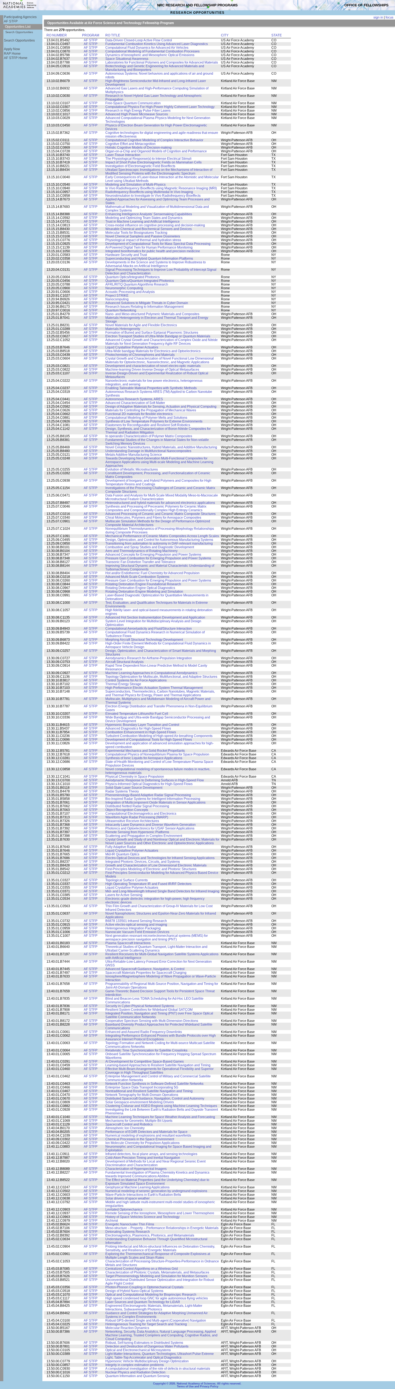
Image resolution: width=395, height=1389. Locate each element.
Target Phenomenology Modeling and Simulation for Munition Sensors (156, 1276)
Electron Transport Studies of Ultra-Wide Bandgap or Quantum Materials (157, 336)
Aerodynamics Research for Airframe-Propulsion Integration (148, 658)
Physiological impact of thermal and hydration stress (143, 240)
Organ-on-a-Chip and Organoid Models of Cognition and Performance (156, 151)
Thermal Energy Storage (123, 684)
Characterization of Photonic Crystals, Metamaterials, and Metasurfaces (157, 1272)
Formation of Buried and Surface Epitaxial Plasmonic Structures (151, 332)
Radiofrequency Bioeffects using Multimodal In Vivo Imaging (149, 192)
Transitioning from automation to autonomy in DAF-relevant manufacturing (159, 543)
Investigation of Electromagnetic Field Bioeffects (140, 166)
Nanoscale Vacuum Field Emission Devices (137, 932)
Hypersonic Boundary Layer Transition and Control (142, 724)
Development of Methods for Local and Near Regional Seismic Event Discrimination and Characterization (155, 1163)
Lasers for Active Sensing (123, 895)
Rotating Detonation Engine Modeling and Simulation (144, 591)
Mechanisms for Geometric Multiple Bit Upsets (138, 1120)
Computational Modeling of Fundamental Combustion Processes (152, 51)
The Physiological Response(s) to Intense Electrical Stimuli (148, 158)
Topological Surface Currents (126, 880)
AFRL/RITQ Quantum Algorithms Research (136, 284)
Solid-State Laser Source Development (133, 787)
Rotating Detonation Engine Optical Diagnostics (140, 588)
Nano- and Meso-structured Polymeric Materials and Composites (152, 314)
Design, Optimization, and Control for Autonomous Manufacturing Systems (159, 539)
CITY (225, 35)
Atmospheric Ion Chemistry (125, 1128)
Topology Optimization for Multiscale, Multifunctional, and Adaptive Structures (161, 676)
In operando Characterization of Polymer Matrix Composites (148, 436)
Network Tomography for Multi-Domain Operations (141, 1094)
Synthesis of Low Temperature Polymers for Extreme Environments (153, 421)
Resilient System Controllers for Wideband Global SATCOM (149, 1009)
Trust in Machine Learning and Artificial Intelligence (142, 221)
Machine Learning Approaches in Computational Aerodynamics (151, 673)
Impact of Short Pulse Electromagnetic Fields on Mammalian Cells (153, 162)
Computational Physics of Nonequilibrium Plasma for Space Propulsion (157, 754)
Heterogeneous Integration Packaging (133, 928)
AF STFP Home (15, 58)
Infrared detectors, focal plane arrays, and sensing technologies (151, 1154)
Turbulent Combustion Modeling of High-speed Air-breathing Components (159, 736)
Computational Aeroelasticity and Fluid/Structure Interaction (148, 628)
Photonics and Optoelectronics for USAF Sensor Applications (149, 828)
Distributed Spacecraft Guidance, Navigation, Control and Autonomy (154, 1098)
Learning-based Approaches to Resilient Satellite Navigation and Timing (157, 1065)
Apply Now (12, 49)
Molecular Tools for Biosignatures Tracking (136, 232)
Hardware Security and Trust (126, 255)
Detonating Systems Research (127, 1231)
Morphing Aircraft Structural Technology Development (144, 639)
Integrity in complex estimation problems (134, 1365)
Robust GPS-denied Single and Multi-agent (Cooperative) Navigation (155, 1320)
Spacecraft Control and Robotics (129, 1124)
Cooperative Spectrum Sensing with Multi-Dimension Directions (151, 1020)
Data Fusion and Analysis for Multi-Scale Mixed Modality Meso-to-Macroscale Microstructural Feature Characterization (161, 497)
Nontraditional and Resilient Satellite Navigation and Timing (149, 1091)
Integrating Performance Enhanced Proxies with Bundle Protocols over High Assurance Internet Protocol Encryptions (160, 1037)
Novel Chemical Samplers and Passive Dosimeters (142, 236)
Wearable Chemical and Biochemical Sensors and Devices (148, 229)
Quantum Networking (120, 310)
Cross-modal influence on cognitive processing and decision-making (155, 225)
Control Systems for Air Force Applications (136, 680)
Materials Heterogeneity (122, 329)
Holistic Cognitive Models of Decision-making (138, 147)
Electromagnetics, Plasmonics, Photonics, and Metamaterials (149, 1235)
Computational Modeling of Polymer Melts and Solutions (146, 417)
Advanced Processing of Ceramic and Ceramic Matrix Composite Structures (160, 514)
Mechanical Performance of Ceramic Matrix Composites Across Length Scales (162, 536)
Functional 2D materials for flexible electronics (139, 414)
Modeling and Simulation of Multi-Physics (135, 184)
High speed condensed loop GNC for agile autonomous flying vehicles (156, 1298)
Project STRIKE (117, 295)
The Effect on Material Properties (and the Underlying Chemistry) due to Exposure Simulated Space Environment (157, 1181)
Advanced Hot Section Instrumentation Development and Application (155, 617)
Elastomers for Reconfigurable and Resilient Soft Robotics (147, 425)
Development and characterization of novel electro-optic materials (153, 366)
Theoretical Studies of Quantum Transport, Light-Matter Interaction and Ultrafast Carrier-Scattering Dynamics (156, 948)
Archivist (111, 1220)
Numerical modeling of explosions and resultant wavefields (148, 1135)
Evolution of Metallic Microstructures (131, 469)
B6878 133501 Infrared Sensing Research (136, 921)
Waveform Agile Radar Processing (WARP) (136, 817)
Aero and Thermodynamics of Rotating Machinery (141, 551)
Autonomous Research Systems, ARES (134, 399)
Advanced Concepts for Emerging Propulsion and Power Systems (153, 554)
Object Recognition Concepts (126, 810)
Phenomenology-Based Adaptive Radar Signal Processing (148, 795)
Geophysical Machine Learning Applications (137, 1187)
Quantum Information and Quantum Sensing (137, 1376)
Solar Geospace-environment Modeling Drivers (139, 1102)
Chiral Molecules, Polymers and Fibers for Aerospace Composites (153, 517)
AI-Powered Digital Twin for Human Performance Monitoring (149, 247)
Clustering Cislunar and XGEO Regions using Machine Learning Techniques (161, 1106)
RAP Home (12, 53)
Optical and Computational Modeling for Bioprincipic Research (150, 1294)
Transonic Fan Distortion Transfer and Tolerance (140, 562)
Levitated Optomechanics (123, 1209)
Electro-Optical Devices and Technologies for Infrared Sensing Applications (160, 858)
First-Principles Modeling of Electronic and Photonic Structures (150, 869)
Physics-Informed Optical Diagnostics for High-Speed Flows (149, 784)
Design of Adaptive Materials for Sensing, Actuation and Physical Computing (160, 406)
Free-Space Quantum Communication (133, 103)
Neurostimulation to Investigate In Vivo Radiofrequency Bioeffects (153, 195)
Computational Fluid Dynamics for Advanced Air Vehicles (146, 47)
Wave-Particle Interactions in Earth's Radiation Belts (143, 1194)
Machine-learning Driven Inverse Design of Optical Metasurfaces (152, 369)
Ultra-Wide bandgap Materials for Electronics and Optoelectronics (153, 351)
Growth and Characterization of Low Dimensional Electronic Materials (156, 865)
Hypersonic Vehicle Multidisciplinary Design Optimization (147, 1361)
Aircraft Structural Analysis (124, 662)
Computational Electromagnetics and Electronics (140, 813)
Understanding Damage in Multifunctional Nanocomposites (148, 451)
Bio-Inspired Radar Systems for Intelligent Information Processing (152, 798)
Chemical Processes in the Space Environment (139, 1139)
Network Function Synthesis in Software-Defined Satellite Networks (154, 1083)
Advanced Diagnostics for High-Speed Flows (138, 728)
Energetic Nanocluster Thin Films (129, 1224)
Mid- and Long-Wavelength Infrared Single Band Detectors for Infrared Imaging (162, 891)
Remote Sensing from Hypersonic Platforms (137, 832)
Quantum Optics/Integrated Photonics (132, 277)
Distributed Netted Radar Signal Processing (137, 806)
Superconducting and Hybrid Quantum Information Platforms (149, 258)
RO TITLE (112, 35)
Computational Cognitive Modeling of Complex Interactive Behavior (154, 140)
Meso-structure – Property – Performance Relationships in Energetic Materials (161, 1228)
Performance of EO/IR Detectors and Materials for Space (146, 1131)
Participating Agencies (20, 17)
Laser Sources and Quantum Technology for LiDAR (142, 1302)
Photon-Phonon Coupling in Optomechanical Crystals (144, 1287)
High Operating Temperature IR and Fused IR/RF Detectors (148, 884)
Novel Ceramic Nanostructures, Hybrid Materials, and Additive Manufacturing (161, 447)
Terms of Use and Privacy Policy (197, 1386)
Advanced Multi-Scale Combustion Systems (137, 576)
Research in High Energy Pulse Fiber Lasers (138, 110)
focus (389, 17)
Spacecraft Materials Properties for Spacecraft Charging (145, 972)
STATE (276, 35)
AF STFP (11, 21)
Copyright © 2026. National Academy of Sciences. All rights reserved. (197, 1383)
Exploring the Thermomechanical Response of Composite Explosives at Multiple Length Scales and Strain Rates (157, 1255)
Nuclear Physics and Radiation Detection (135, 1372)
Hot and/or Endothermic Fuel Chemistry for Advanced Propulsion (152, 573)
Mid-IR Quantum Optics (122, 854)
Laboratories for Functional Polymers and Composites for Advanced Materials (161, 62)
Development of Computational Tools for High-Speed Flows (148, 739)
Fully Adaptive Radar (120, 847)
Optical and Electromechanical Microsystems (138, 1350)
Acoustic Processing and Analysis (130, 292)
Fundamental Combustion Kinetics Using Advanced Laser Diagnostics (156, 44)
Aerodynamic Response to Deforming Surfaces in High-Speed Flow (154, 780)
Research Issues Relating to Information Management (144, 306)
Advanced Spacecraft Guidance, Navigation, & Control (145, 969)
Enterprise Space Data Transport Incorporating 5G (141, 1087)
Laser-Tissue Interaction (122, 155)
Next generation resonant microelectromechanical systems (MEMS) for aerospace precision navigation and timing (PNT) (156, 937)
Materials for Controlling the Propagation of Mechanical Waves (150, 410)
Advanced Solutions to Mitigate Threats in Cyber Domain (146, 303)
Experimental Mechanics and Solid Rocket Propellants (145, 750)
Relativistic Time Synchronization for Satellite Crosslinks (146, 1050)
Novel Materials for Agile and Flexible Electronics (141, 325)
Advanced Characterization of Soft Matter (135, 403)
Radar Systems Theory (122, 791)
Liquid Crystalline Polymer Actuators (131, 347)
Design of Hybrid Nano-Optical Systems (134, 1291)
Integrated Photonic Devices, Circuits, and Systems (142, 861)
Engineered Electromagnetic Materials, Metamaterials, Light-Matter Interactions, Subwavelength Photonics (153, 1307)
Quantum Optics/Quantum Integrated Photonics (139, 280)
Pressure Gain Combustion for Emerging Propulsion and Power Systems (158, 558)
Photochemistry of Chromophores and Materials (140, 354)
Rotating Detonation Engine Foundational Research (143, 584)
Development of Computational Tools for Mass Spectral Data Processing (157, 243)
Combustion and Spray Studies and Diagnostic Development (149, 547)
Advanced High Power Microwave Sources (136, 114)
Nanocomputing (117, 299)
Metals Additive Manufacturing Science (133, 454)
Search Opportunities (19, 32)
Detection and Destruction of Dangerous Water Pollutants (146, 1346)
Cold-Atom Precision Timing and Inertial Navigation (142, 1157)
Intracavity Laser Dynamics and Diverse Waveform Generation (150, 824)
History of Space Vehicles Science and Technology (142, 1217)
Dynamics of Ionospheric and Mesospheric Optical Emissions (149, 55)
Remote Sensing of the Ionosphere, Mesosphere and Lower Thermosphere (159, 1213)
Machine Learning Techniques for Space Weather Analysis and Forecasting (160, 1117)
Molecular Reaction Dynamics (127, 1328)
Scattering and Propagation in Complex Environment (143, 835)
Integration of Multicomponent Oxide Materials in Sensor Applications (155, 802)
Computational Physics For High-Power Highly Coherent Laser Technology (160, 107)
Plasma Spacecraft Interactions (128, 943)
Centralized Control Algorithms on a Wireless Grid (141, 1268)
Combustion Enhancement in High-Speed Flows (140, 732)
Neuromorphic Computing (124, 288)
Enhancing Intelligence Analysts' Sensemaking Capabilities (148, 214)
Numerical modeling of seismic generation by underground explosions (156, 1191)
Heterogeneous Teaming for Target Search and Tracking (146, 1324)
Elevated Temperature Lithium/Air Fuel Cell (136, 713)
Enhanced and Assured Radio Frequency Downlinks (143, 1032)
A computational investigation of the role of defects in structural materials (157, 1368)
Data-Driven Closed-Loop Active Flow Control (138, 40)
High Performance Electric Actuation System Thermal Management (154, 687)
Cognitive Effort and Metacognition (130, 144)
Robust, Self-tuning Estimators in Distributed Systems (144, 1342)
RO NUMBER (56, 35)
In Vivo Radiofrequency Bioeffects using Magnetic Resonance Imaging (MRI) (161, 188)
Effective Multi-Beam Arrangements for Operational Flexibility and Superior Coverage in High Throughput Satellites (159, 1070)
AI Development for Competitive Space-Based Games (144, 1061)
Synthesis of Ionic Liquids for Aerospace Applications (143, 758)
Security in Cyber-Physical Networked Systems (139, 1006)
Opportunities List (17, 26)
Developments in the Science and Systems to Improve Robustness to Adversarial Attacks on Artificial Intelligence (155, 264)
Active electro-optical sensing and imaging (136, 924)
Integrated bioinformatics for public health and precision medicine (152, 251)
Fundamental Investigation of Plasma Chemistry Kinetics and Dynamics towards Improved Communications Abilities (157, 1174)
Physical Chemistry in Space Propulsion (134, 776)
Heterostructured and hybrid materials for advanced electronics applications (160, 502)
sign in (378, 17)
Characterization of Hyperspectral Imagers (136, 1168)
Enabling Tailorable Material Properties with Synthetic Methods (151, 388)
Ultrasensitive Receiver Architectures (132, 821)
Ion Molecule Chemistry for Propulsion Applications (142, 1143)
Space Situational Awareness (126, 58)
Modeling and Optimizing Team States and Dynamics (143, 218)
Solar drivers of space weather (127, 1198)
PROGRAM (90, 35)
